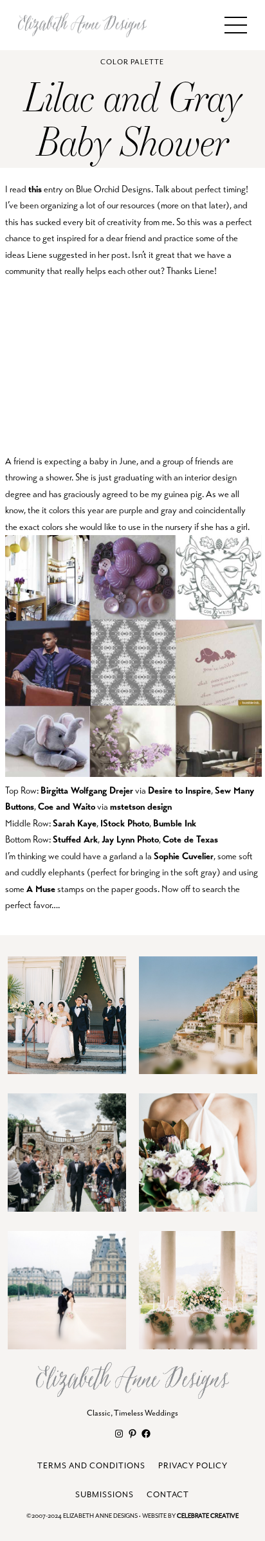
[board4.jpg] (133, 774)
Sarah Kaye (74, 823)
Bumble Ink (174, 823)
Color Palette (132, 62)
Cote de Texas (190, 839)
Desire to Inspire (179, 790)
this (35, 189)
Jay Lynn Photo (130, 839)
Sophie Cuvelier (184, 856)
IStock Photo (124, 823)
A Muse (40, 889)
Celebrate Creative (208, 1516)
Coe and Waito (66, 806)
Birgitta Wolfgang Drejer (87, 790)
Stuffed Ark (75, 839)
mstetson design (141, 806)
